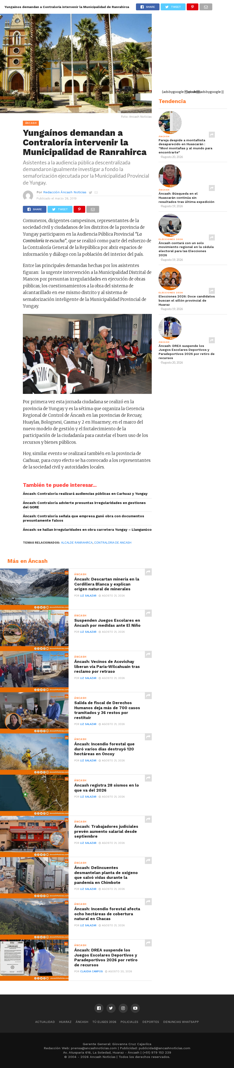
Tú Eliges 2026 (104, 1022)
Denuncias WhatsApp (181, 1022)
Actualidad (45, 1022)
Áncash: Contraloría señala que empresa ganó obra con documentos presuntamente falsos (83, 518)
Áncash (82, 1022)
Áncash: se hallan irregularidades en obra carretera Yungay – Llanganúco (87, 530)
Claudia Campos (91, 971)
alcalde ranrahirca (77, 542)
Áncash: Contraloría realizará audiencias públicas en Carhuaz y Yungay (85, 494)
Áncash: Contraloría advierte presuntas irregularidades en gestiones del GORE (84, 505)
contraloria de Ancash (112, 542)
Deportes (150, 1022)
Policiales (129, 1022)
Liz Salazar (88, 595)
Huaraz (65, 1022)
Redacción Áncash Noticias (64, 192)
